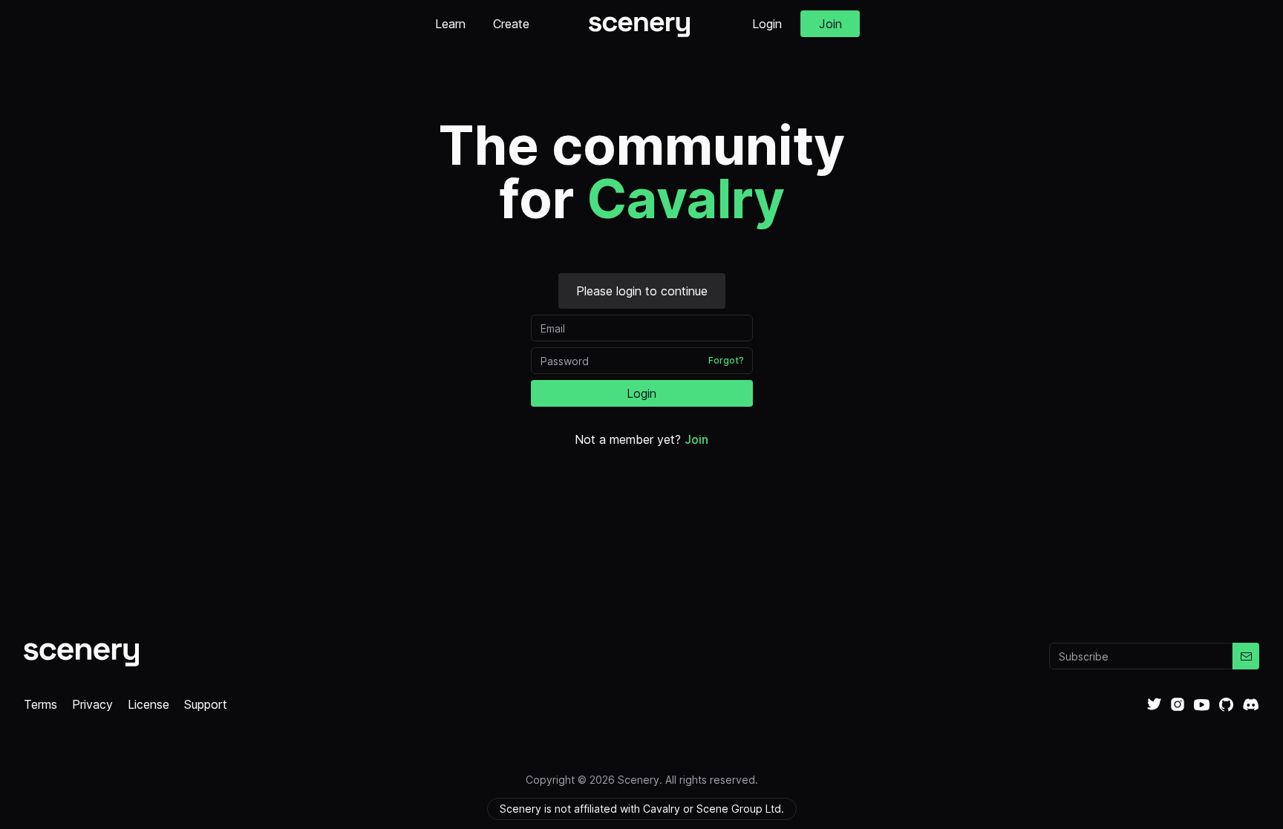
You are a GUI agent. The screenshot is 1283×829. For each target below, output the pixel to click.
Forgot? (726, 360)
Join (830, 23)
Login (767, 23)
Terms (40, 704)
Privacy (92, 704)
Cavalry (686, 198)
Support (205, 704)
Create (511, 23)
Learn (450, 23)
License (148, 704)
